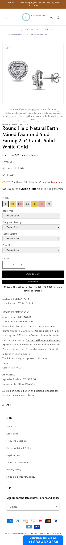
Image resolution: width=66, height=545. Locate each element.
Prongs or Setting (11, 222)
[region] (33, 114)
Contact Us (12, 433)
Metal (5, 197)
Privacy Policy (13, 469)
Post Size (7, 245)
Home (10, 30)
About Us (11, 426)
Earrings (20, 30)
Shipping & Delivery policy (20, 476)
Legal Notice (13, 455)
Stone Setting (10, 233)
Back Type (7, 210)
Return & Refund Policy (18, 448)
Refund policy (37, 533)
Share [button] (9, 404)
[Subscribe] (55, 506)
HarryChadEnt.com (20, 533)
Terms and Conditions (18, 462)
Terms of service (53, 533)
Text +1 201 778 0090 (41, 286)
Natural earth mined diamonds (43, 340)
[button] (6, 17)
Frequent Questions (17, 440)
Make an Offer (33, 281)
